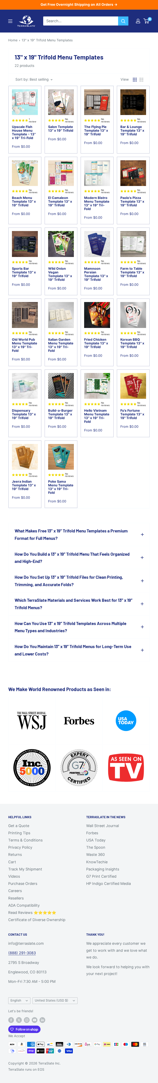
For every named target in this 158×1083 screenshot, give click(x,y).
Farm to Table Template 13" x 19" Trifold (132, 272)
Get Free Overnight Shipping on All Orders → (79, 4)
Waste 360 (95, 854)
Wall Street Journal (102, 826)
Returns (15, 854)
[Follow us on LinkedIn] (42, 1020)
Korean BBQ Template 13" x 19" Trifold (132, 343)
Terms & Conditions (25, 840)
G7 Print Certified (101, 876)
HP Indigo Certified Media (108, 883)
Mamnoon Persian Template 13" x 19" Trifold (96, 274)
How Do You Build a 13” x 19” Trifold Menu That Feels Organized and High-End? (72, 557)
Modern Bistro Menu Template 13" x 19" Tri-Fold (96, 203)
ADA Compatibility (24, 905)
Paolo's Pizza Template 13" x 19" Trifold (132, 201)
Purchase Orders (22, 883)
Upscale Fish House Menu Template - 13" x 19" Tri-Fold (24, 132)
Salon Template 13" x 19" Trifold (60, 128)
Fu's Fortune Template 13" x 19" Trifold (132, 414)
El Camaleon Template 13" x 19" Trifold (60, 201)
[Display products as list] (141, 79)
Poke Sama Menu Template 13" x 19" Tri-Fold (60, 487)
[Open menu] (10, 21)
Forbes (92, 833)
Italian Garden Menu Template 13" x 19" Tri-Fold (60, 345)
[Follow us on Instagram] (27, 1020)
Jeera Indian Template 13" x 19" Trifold (24, 485)
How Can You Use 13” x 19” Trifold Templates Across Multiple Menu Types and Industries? (70, 627)
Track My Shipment (25, 869)
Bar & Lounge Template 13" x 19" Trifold (132, 130)
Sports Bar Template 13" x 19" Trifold (24, 272)
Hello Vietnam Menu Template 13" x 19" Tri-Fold (96, 416)
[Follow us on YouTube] (34, 1020)
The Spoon (95, 847)
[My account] (138, 21)
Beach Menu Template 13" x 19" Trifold (24, 201)
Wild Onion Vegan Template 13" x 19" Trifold (60, 274)
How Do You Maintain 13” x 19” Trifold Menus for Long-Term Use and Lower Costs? (73, 650)
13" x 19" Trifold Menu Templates (47, 40)
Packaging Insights (102, 869)
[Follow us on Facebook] (11, 1020)
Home (12, 40)
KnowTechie (97, 862)
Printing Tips (19, 833)
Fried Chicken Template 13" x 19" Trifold (96, 343)
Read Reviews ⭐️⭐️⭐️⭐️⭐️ (32, 912)
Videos (14, 876)
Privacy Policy (20, 847)
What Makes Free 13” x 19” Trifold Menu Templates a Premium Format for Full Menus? (71, 534)
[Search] (123, 21)
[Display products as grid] (135, 79)
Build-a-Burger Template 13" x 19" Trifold (60, 414)
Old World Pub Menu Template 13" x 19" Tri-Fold (24, 345)
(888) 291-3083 (22, 953)
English (15, 1000)
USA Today (96, 840)
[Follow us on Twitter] (19, 1020)
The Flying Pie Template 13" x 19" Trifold (96, 130)
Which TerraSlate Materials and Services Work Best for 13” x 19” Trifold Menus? (73, 603)
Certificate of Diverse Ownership (36, 920)
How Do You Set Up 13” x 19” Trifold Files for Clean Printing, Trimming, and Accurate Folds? (69, 580)
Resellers (16, 898)
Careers (15, 891)
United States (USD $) (51, 1000)
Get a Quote (18, 826)
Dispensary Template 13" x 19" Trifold (24, 414)
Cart (12, 862)
